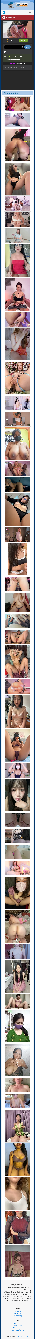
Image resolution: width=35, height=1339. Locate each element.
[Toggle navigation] (29, 12)
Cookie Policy (17, 1313)
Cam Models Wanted (17, 1330)
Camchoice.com (22, 1336)
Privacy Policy (17, 1311)
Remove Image (17, 1316)
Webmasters (17, 1328)
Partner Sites (17, 1326)
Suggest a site (17, 1323)
